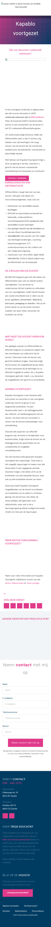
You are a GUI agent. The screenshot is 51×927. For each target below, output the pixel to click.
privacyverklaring (25, 756)
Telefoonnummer (10, 712)
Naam (5, 684)
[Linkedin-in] (5, 815)
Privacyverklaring (38, 911)
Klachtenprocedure (30, 906)
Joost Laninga (33, 583)
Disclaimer (6, 911)
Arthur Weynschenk (14, 583)
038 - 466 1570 (12, 783)
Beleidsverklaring (21, 911)
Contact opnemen (17, 178)
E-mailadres (8, 698)
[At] (11, 815)
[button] (46, 9)
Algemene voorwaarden (11, 906)
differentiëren (37, 117)
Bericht (6, 726)
